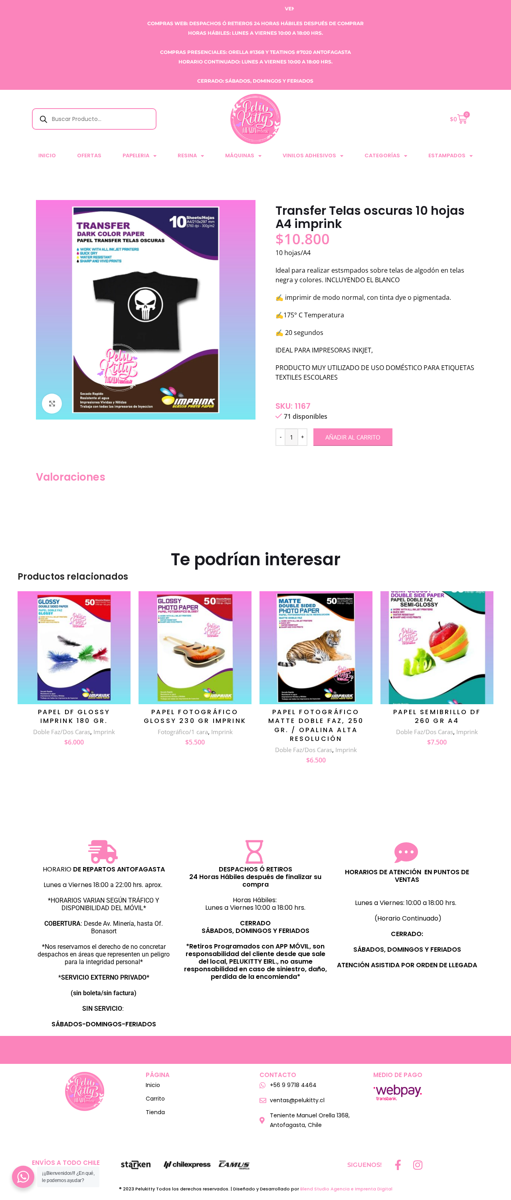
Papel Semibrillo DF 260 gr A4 (437, 716)
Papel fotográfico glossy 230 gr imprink (195, 716)
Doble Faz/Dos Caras (61, 732)
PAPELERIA (136, 155)
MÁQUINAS (239, 155)
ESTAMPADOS (446, 155)
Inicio (47, 155)
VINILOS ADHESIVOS (309, 155)
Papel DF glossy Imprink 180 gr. (74, 716)
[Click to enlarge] (52, 404)
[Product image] (74, 647)
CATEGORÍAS (382, 155)
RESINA (187, 155)
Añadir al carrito (352, 437)
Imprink (104, 732)
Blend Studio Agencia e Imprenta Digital (346, 1189)
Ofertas (89, 155)
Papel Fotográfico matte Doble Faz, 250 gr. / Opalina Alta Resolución (316, 725)
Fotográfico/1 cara (183, 732)
